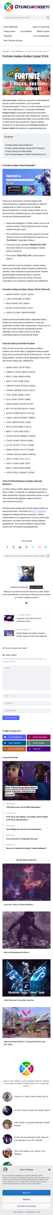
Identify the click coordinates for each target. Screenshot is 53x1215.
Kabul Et (26, 1193)
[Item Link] (7, 1097)
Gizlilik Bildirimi (30, 1212)
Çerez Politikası (18, 1212)
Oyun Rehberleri (18, 51)
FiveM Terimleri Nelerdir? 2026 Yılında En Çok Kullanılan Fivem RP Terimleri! (31, 1138)
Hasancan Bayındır (19, 587)
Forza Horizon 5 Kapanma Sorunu (22, 839)
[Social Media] (14, 737)
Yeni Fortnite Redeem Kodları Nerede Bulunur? (25, 154)
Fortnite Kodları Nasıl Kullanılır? (19, 145)
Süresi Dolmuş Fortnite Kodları (18, 151)
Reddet (26, 1199)
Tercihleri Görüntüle (26, 1206)
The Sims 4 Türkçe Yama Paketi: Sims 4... (31, 1096)
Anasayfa (5, 51)
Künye (38, 1212)
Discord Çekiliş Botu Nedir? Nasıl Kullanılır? (26, 848)
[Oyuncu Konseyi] (26, 7)
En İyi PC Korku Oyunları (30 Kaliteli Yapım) (32, 1110)
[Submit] (48, 17)
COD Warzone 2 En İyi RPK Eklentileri (23, 807)
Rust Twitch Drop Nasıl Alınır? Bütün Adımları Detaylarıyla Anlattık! (21, 791)
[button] (49, 1169)
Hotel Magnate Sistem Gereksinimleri (23, 829)
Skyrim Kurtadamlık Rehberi (16, 952)
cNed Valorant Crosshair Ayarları (19, 1000)
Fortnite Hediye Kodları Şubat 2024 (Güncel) (25, 148)
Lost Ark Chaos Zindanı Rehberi (18, 904)
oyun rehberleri (39, 511)
